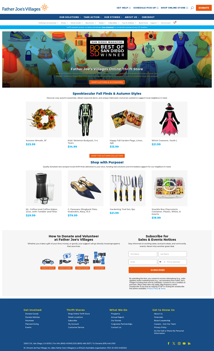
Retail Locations (75, 317)
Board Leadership (162, 321)
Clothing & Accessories (47, 23)
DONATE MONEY (65, 268)
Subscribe (72, 321)
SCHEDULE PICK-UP (144, 8)
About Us (131, 17)
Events (28, 327)
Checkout (148, 17)
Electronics (89, 23)
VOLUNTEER (99, 268)
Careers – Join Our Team (165, 324)
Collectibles (112, 23)
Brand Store (143, 23)
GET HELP (122, 8)
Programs (115, 314)
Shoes (63, 23)
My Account (166, 23)
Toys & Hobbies (128, 23)
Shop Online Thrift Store (79, 314)
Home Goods (76, 23)
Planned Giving (32, 324)
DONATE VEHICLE (48, 268)
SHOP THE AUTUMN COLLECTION (107, 156)
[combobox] (162, 262)
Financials (158, 317)
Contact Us (116, 327)
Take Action (92, 17)
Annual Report (117, 317)
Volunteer (29, 321)
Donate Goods (31, 314)
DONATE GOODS (83, 268)
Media (101, 23)
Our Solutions (69, 17)
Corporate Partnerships (121, 324)
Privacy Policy (152, 288)
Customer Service (76, 327)
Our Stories (112, 17)
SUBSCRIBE (158, 270)
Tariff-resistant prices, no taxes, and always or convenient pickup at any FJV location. (107, 27)
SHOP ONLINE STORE (173, 8)
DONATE (204, 7)
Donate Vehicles (32, 317)
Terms (162, 288)
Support (153, 23)
